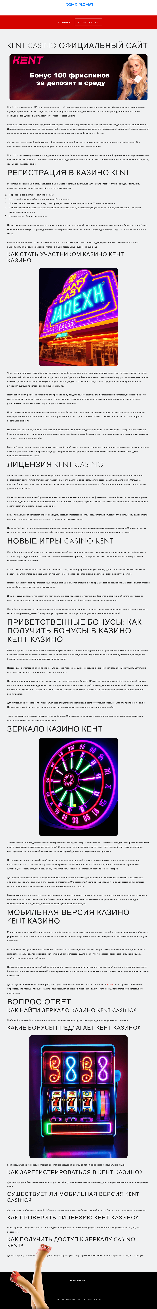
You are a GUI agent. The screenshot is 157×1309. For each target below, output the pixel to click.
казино (110, 984)
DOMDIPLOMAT (78, 4)
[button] (88, 22)
